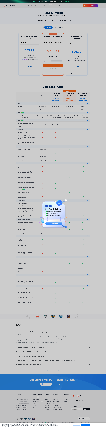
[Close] (104, 425)
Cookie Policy (18, 426)
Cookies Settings (76, 425)
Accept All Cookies (85, 425)
